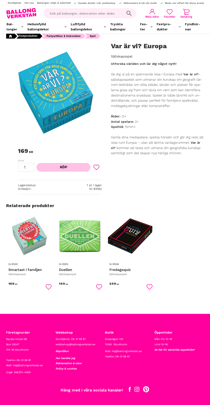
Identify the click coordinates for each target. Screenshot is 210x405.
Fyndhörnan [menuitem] (192, 26)
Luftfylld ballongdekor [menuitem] (81, 26)
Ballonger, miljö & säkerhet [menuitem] (54, 2)
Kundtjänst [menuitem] (14, 2)
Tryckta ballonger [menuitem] (118, 26)
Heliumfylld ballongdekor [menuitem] (38, 26)
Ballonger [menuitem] (12, 26)
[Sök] (129, 13)
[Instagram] (136, 390)
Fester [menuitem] (143, 26)
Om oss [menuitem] (29, 2)
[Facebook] (129, 390)
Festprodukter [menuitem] (164, 26)
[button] (169, 13)
